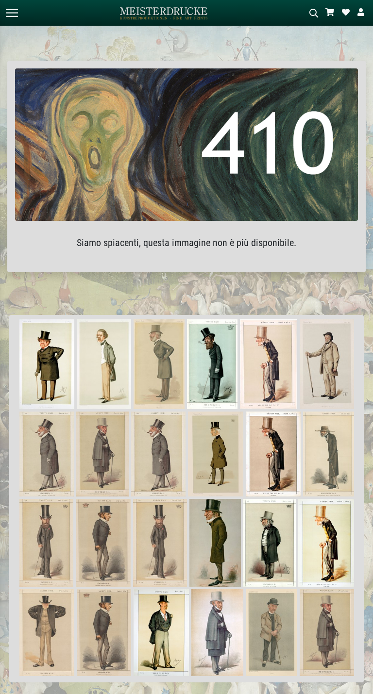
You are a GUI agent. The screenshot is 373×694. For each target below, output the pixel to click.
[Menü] (11, 13)
